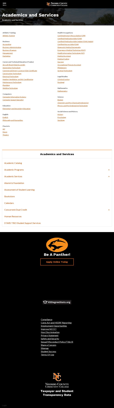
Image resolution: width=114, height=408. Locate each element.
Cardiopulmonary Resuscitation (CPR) (72, 36)
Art (4, 129)
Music (5, 132)
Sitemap (45, 348)
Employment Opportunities (54, 325)
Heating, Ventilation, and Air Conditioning (18, 79)
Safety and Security (50, 338)
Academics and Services (57, 154)
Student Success (48, 351)
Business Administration (12, 47)
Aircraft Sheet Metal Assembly (14, 65)
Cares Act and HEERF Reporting (56, 322)
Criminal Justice (64, 79)
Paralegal (61, 82)
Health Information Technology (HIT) (71, 53)
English (5, 117)
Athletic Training (9, 36)
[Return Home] (57, 4)
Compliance (46, 319)
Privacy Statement (49, 335)
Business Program (9, 50)
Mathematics (62, 91)
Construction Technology (12, 74)
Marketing (6, 56)
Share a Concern (48, 345)
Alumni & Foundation (14, 183)
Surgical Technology (65, 71)
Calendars (9, 203)
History (60, 114)
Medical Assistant (64, 56)
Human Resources (13, 216)
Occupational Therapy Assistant (69, 65)
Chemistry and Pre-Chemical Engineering (73, 103)
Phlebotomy (62, 68)
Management (8, 53)
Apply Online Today (57, 262)
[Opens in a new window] (57, 302)
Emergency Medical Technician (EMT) (72, 50)
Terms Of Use (47, 354)
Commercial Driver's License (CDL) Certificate (20, 71)
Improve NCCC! (48, 329)
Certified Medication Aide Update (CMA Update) (75, 41)
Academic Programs (14, 169)
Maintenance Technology (12, 82)
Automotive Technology (11, 68)
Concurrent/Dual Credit (15, 209)
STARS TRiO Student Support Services (22, 223)
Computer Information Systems (14, 97)
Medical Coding (63, 59)
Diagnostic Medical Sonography (69, 47)
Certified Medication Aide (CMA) (70, 39)
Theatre (6, 135)
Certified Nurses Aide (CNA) (68, 44)
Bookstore (9, 196)
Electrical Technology (10, 76)
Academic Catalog (13, 163)
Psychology (62, 117)
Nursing (61, 62)
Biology (60, 100)
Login (4, 405)
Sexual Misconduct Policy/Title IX (57, 341)
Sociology (61, 120)
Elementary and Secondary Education (16, 109)
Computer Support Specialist (13, 100)
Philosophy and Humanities (13, 120)
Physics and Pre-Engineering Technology (73, 106)
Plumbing (6, 85)
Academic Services (13, 176)
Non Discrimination (50, 332)
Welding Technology (10, 88)
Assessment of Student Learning (19, 189)
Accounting (7, 44)
